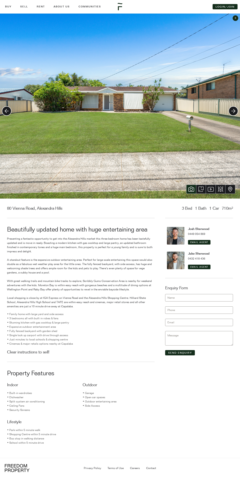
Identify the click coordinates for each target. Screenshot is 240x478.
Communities (90, 6)
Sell (24, 6)
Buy (8, 6)
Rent (41, 6)
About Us (62, 6)
